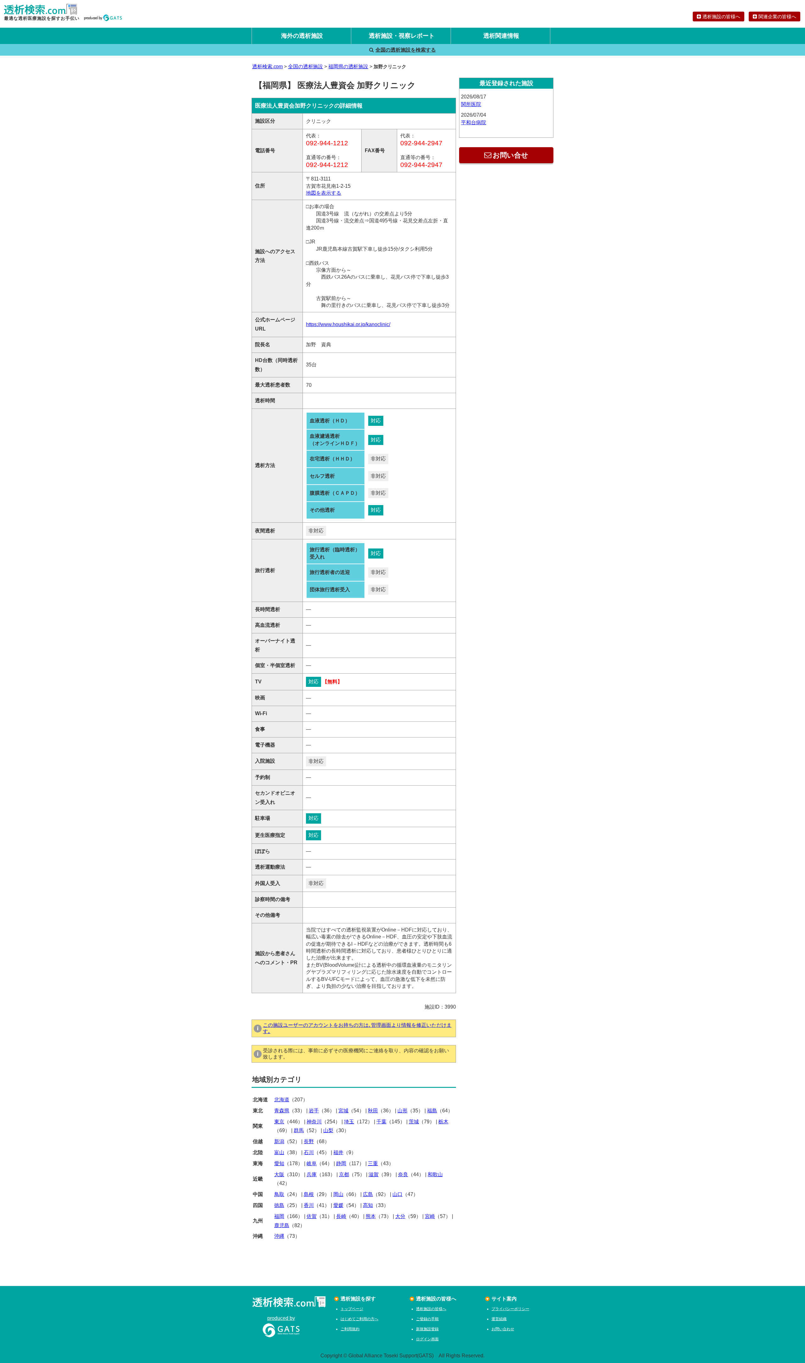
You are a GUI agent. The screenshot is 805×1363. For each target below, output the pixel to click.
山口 (397, 1194)
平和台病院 (473, 122)
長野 (309, 1141)
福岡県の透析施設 (348, 66)
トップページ (352, 1309)
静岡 (341, 1163)
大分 (400, 1216)
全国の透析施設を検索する (405, 50)
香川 (309, 1205)
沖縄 (279, 1236)
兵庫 (312, 1174)
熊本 (371, 1216)
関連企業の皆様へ (777, 16)
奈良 (403, 1174)
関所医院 (471, 104)
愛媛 (338, 1205)
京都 (344, 1174)
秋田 (373, 1110)
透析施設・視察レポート (402, 35)
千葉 (381, 1121)
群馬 (299, 1130)
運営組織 (499, 1319)
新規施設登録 (427, 1329)
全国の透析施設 (305, 66)
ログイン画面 (427, 1339)
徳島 (279, 1205)
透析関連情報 (501, 35)
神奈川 (314, 1121)
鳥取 (279, 1194)
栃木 (443, 1121)
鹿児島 (281, 1225)
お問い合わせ (502, 1329)
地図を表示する (323, 193)
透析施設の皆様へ (721, 16)
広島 (368, 1194)
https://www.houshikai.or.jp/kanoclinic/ (348, 324)
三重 (373, 1163)
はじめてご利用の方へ (359, 1319)
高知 (368, 1205)
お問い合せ (510, 155)
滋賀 (374, 1174)
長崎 (341, 1216)
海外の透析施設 (302, 35)
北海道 (281, 1099)
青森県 (281, 1110)
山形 (402, 1110)
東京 (279, 1121)
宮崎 (430, 1216)
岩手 (314, 1110)
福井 (338, 1152)
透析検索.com (267, 66)
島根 (309, 1194)
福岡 (279, 1216)
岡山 (338, 1194)
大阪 (279, 1174)
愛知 (279, 1163)
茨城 (414, 1121)
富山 (279, 1152)
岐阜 (312, 1163)
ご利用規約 (350, 1329)
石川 (309, 1152)
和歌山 (435, 1174)
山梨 (328, 1130)
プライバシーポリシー (510, 1309)
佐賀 (312, 1216)
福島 (432, 1110)
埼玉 (349, 1121)
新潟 (279, 1141)
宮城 (343, 1110)
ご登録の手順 (427, 1319)
